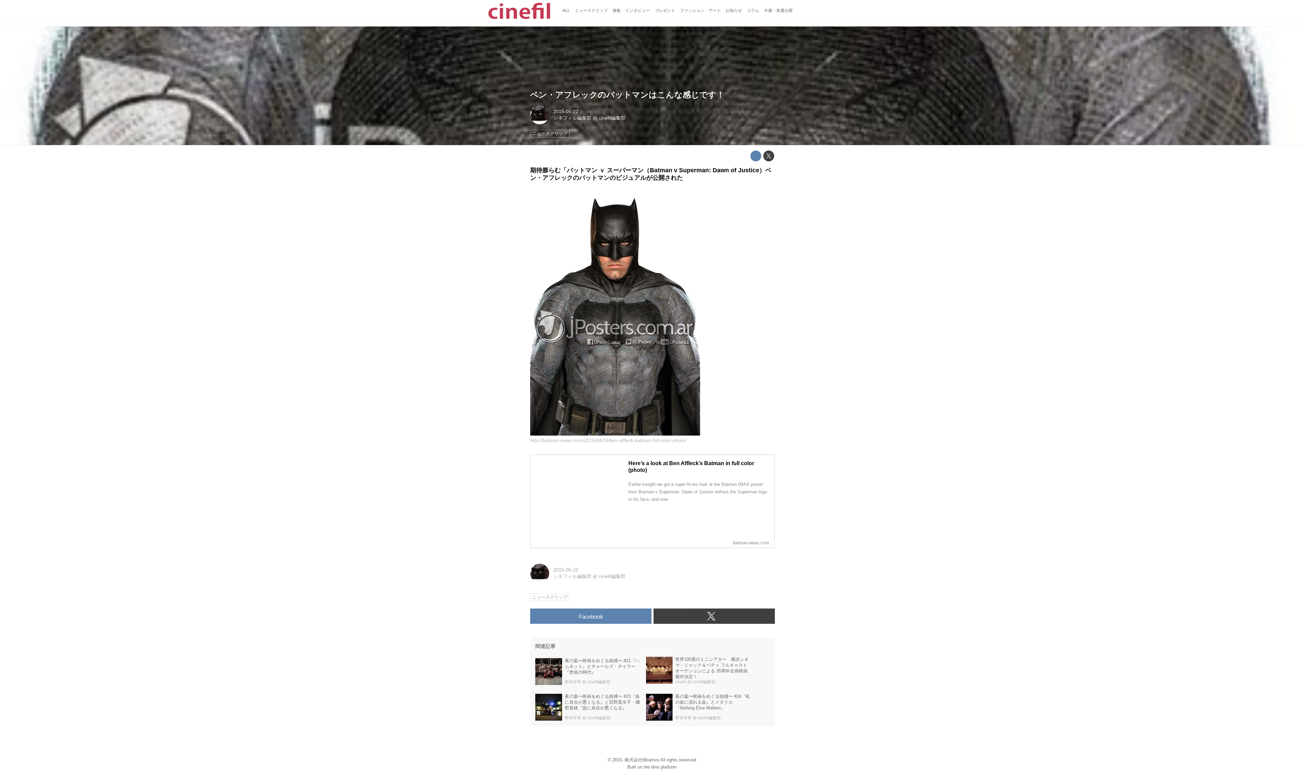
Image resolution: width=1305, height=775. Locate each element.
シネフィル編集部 (572, 118)
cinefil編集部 (612, 118)
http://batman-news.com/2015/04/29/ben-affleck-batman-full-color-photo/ (608, 440)
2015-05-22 (565, 111)
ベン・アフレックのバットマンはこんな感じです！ (627, 94)
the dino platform (660, 767)
